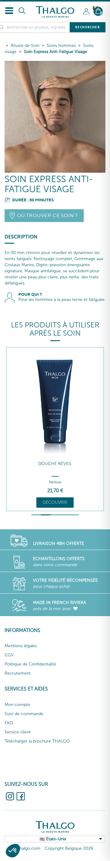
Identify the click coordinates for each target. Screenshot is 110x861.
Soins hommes (61, 45)
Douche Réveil (55, 463)
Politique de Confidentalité (30, 664)
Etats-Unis (56, 839)
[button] (13, 850)
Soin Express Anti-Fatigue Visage (55, 51)
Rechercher (87, 27)
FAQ (9, 722)
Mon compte (17, 704)
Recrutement (18, 673)
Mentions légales (21, 645)
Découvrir (55, 502)
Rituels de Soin (25, 45)
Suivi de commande (24, 713)
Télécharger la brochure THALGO (37, 741)
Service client (18, 732)
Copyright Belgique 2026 (69, 848)
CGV (9, 655)
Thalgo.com (28, 848)
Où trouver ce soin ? (47, 215)
